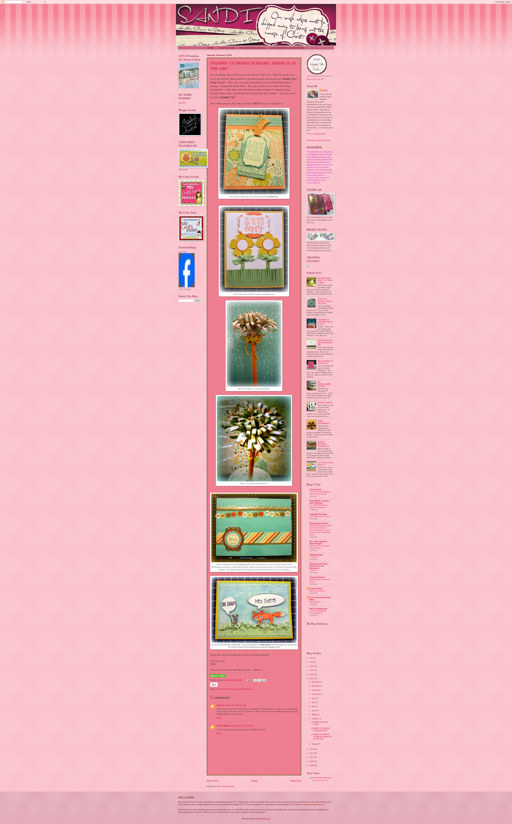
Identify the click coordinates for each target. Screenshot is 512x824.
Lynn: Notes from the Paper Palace (320, 598)
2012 (312, 753)
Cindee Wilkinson (224, 725)
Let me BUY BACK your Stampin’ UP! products (318, 506)
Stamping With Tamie (318, 514)
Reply (219, 717)
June (314, 702)
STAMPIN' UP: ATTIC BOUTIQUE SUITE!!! (325, 321)
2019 (312, 658)
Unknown (220, 705)
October (315, 690)
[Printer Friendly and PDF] (217, 676)
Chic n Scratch (315, 489)
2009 (312, 765)
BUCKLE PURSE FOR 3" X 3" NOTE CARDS (325, 280)
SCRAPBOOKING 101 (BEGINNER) (288, 47)
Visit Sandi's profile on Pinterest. (319, 140)
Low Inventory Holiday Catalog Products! (317, 612)
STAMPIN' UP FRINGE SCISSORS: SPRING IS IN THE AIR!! (321, 736)
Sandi (325, 90)
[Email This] (254, 680)
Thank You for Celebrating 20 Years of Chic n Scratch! (320, 492)
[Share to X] (259, 680)
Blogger (267, 818)
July (313, 698)
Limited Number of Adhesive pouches (319, 580)
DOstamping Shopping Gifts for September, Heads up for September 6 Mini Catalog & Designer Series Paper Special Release (320, 530)
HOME (210, 47)
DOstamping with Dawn (319, 523)
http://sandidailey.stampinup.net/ (312, 804)
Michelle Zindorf (316, 554)
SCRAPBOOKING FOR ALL (252, 47)
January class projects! (317, 590)
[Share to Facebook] (262, 680)
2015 (312, 674)
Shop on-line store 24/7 (315, 79)
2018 (312, 662)
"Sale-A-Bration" (222, 689)
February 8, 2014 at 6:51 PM (242, 725)
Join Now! (182, 102)
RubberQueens (247, 689)
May (314, 706)
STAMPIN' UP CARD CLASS (319, 723)
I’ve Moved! (313, 557)
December (316, 682)
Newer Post (213, 780)
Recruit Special (315, 601)
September (316, 694)
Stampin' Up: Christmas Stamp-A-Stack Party (325, 301)
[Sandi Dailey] (187, 286)
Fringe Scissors (235, 689)
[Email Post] (248, 680)
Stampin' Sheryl (316, 588)
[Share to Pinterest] (264, 680)
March (314, 714)
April (314, 710)
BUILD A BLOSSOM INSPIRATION (323, 443)
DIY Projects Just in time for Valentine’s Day (319, 546)
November (316, 686)
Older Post (295, 780)
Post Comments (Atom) (225, 786)
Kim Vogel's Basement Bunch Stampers (318, 542)
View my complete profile (316, 133)
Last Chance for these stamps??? (325, 463)
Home (254, 780)
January (315, 744)
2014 (312, 678)
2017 (312, 666)
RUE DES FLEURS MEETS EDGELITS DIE (325, 342)
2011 (312, 757)
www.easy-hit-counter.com (320, 780)
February (315, 718)
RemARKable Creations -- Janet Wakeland (320, 501)
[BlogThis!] (257, 680)
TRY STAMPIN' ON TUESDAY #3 (325, 362)
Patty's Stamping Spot (318, 608)
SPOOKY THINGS (325, 402)
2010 (312, 761)
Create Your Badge (185, 289)
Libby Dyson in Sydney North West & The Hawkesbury (318, 565)
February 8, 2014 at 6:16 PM (235, 705)
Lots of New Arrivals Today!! (319, 516)
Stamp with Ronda (317, 577)
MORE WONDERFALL (324, 422)
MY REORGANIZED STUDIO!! (324, 383)
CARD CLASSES (227, 47)
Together (312, 570)
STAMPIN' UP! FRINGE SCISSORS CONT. (320, 729)
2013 (312, 749)
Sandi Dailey (183, 252)
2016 (312, 670)
